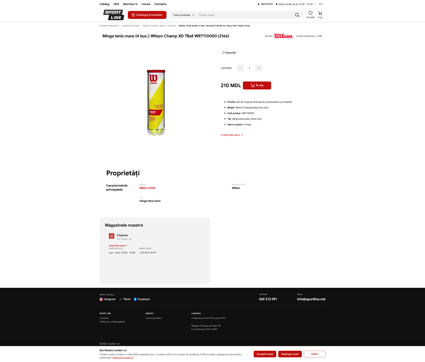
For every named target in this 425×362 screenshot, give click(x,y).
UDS (116, 4)
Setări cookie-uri (110, 343)
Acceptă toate (265, 354)
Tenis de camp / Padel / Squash (159, 26)
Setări (314, 354)
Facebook (144, 299)
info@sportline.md (311, 299)
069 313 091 (267, 4)
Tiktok (126, 299)
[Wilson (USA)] (284, 36)
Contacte (160, 4)
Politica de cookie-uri (123, 357)
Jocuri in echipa (130, 26)
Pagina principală (109, 26)
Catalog (104, 4)
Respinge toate (290, 354)
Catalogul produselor (149, 15)
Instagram (110, 299)
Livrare (146, 4)
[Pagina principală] (114, 15)
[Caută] (297, 15)
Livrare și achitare (154, 318)
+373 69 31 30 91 (147, 252)
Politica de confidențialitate (112, 322)
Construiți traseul (117, 245)
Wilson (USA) (147, 188)
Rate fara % (130, 4)
